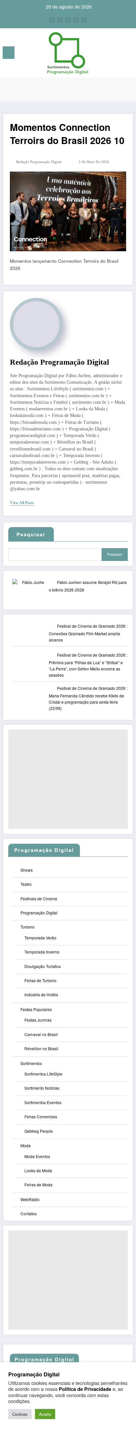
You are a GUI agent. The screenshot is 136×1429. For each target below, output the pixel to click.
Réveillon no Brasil (41, 1048)
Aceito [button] (45, 1414)
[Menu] (9, 52)
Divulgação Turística (42, 966)
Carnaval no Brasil (41, 1034)
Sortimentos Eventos (42, 1102)
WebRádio (30, 1199)
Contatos (28, 1213)
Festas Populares (36, 1009)
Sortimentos (31, 1063)
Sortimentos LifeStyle (43, 1074)
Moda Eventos (37, 1156)
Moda (25, 1145)
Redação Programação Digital (38, 162)
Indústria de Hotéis (41, 994)
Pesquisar (114, 554)
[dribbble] (68, 20)
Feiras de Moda (38, 1184)
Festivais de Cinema (38, 898)
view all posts (22, 502)
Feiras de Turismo (40, 980)
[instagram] (76, 20)
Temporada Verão (40, 937)
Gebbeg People (38, 1131)
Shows (26, 870)
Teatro (26, 884)
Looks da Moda (38, 1170)
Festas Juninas (37, 1020)
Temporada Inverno (41, 952)
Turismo (27, 927)
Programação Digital (38, 912)
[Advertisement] (68, 779)
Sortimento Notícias (41, 1088)
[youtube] (84, 20)
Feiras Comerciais (40, 1116)
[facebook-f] (52, 20)
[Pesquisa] (116, 53)
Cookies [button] (20, 1414)
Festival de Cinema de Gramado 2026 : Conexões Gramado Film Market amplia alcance (88, 632)
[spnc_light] (127, 54)
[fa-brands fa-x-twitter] (60, 20)
